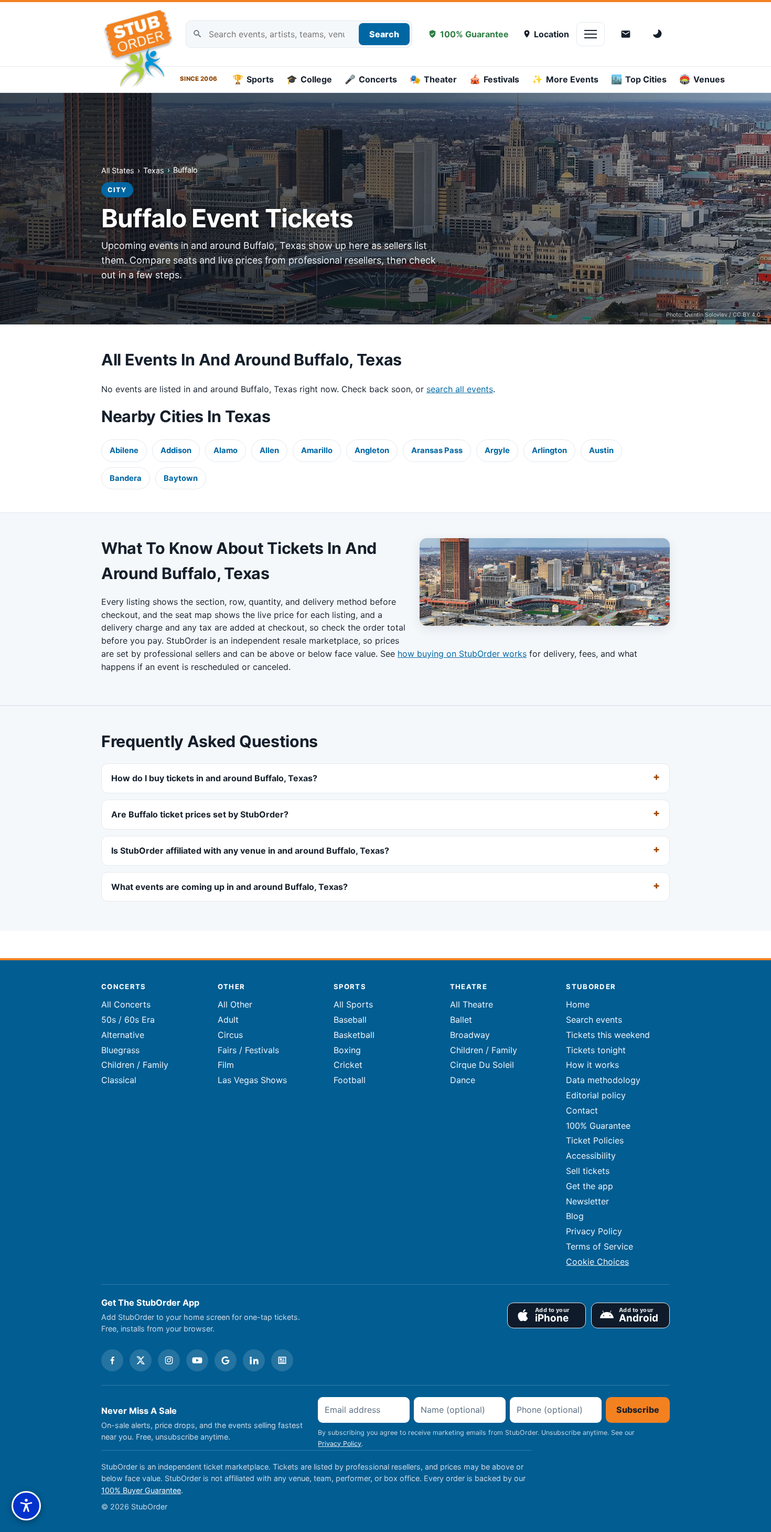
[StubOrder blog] (282, 1360)
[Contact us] (625, 34)
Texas (153, 170)
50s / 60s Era (128, 1019)
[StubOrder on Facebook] (112, 1360)
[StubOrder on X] (141, 1360)
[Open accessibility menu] (26, 1505)
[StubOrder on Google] (226, 1360)
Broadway (470, 1035)
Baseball (350, 1019)
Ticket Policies (595, 1140)
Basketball (354, 1035)
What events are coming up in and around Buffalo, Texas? (229, 886)
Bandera (126, 478)
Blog (575, 1216)
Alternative (122, 1035)
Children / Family (134, 1064)
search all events (459, 389)
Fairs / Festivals (248, 1050)
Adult (228, 1019)
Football (350, 1080)
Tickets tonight (596, 1050)
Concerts (371, 79)
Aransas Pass (437, 450)
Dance (462, 1080)
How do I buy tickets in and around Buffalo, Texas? (214, 778)
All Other (235, 1004)
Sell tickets (587, 1171)
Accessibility (591, 1155)
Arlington (549, 450)
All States (117, 170)
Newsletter (587, 1201)
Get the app (589, 1186)
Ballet (461, 1019)
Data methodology (603, 1080)
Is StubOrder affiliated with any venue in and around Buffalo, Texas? (250, 850)
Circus (230, 1035)
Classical (118, 1080)
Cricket (348, 1064)
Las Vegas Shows (252, 1080)
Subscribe (637, 1409)
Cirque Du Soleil (482, 1064)
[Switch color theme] (658, 34)
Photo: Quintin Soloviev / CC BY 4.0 (713, 314)
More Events (565, 79)
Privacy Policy (594, 1231)
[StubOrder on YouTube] (197, 1360)
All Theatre (471, 1004)
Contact (582, 1110)
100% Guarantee (474, 34)
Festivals (494, 79)
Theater (433, 79)
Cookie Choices (597, 1261)
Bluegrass (120, 1050)
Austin (601, 450)
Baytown (181, 478)
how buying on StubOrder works (462, 653)
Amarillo (317, 450)
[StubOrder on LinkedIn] (254, 1360)
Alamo (225, 450)
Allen (269, 450)
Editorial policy (596, 1095)
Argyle (497, 450)
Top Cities (639, 79)
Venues (702, 79)
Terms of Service (599, 1246)
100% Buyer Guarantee (141, 1490)
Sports (253, 79)
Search (384, 34)
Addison (175, 450)
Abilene (124, 450)
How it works (592, 1064)
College (309, 79)
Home (578, 1004)
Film (226, 1064)
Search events (594, 1019)
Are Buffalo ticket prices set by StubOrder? (199, 814)
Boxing (347, 1050)
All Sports (353, 1004)
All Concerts (126, 1004)
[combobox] (299, 34)
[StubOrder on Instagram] (169, 1360)
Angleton (372, 450)
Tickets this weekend (608, 1035)
